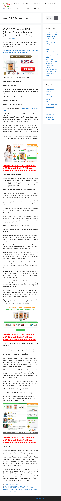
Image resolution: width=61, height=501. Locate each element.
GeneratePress (40, 498)
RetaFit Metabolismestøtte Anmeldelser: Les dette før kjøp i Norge (51, 71)
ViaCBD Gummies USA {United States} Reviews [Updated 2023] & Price (17, 32)
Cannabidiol (8, 484)
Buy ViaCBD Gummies (10, 486)
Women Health (50, 119)
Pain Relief (17, 8)
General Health (36, 3)
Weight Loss (26, 8)
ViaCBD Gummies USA (11, 491)
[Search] (56, 18)
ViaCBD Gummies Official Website (19, 489)
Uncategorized (50, 114)
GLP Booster (49, 99)
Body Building (25, 3)
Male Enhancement (50, 3)
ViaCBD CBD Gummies (14, 487)
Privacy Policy (35, 8)
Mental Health (50, 107)
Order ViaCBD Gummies (22, 486)
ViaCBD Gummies (24, 487)
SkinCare (16, 3)
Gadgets (48, 94)
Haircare (48, 102)
